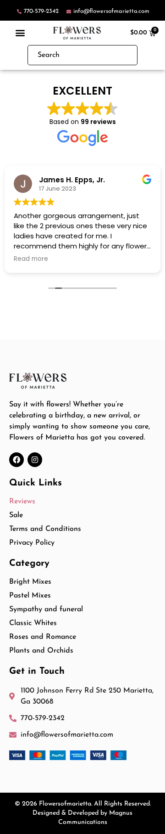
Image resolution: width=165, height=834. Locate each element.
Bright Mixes (30, 582)
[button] (20, 32)
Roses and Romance (42, 637)
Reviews (22, 501)
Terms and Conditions (45, 529)
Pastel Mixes (30, 595)
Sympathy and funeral (46, 609)
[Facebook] (16, 459)
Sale (16, 515)
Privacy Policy (32, 543)
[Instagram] (35, 459)
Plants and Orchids (41, 650)
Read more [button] (31, 259)
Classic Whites (33, 623)
